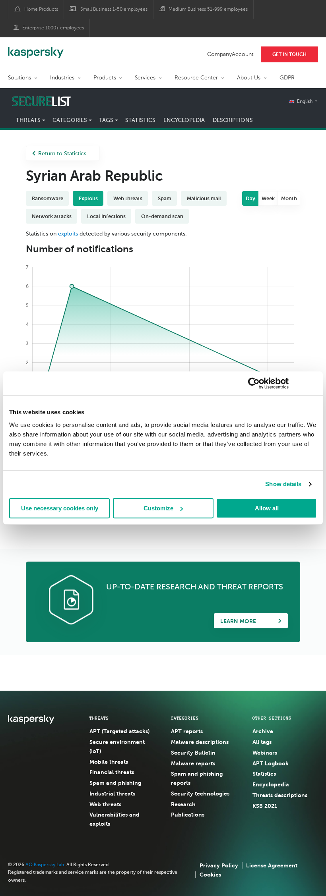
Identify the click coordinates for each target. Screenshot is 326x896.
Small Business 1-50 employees (113, 9)
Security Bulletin (193, 752)
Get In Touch (289, 54)
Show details (283, 484)
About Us (248, 78)
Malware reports (193, 763)
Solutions (19, 78)
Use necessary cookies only (59, 508)
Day (250, 198)
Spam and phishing (115, 783)
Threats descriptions (279, 795)
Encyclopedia (184, 120)
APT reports (187, 731)
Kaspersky (36, 48)
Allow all (267, 508)
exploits (68, 234)
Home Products (41, 9)
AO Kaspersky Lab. (45, 864)
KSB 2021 (264, 806)
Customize (158, 508)
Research (183, 804)
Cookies (210, 874)
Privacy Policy (219, 865)
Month (289, 198)
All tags (262, 742)
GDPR (287, 78)
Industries (62, 78)
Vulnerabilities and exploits (114, 819)
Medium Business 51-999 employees (208, 9)
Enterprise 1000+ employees (53, 28)
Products (104, 78)
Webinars (264, 752)
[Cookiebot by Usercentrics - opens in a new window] (254, 383)
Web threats (105, 804)
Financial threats (111, 772)
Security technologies (200, 793)
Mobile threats (108, 762)
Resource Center (196, 78)
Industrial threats (112, 793)
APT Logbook (270, 763)
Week (268, 198)
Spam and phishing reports (197, 778)
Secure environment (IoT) (117, 746)
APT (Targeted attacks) (119, 731)
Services (145, 78)
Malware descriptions (200, 742)
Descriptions (233, 120)
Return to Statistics (62, 153)
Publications (187, 814)
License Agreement (271, 865)
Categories (185, 718)
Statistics (140, 120)
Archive (262, 731)
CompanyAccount (230, 54)
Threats (99, 718)
